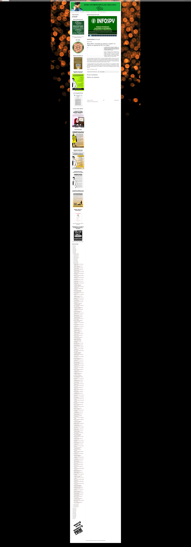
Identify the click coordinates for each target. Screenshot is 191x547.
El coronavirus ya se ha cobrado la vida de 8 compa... (78, 382)
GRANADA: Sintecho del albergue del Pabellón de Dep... (79, 423)
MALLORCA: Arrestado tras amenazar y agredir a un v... (79, 366)
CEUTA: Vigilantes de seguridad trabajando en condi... (78, 317)
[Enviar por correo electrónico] (100, 71)
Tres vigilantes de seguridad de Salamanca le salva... (78, 373)
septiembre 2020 (76, 257)
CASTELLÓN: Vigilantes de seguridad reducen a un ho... (79, 272)
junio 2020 (75, 260)
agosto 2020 (75, 258)
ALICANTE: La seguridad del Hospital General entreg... (79, 442)
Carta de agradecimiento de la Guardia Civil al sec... (78, 448)
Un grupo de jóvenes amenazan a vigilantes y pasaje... (78, 296)
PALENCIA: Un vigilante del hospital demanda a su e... (78, 452)
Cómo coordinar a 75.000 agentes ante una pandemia (78, 376)
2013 (73, 515)
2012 (73, 516)
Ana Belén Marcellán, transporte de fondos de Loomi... (78, 354)
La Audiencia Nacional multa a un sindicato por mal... (78, 438)
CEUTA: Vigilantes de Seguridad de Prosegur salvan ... (78, 433)
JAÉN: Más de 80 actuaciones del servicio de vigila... (78, 461)
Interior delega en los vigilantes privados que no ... (78, 416)
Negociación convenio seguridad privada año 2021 (78, 315)
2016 (73, 511)
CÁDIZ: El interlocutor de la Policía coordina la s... (78, 444)
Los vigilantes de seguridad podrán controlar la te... (78, 309)
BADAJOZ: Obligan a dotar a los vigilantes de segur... (78, 470)
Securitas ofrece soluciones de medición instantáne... (78, 311)
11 (105, 35)
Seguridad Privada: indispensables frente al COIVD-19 (78, 345)
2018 (73, 509)
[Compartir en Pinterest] (103, 71)
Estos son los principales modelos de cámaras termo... (79, 292)
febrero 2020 (75, 505)
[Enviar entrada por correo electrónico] (98, 71)
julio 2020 (75, 259)
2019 (73, 508)
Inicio (103, 100)
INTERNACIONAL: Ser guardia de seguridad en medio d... (78, 487)
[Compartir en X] (102, 71)
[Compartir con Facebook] (103, 71)
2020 (73, 252)
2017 (73, 510)
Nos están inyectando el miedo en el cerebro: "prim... (78, 324)
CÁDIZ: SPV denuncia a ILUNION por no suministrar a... (79, 397)
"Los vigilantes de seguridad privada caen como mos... (78, 459)
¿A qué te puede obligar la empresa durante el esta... (78, 334)
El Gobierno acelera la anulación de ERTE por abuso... (78, 429)
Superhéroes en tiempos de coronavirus (77, 450)
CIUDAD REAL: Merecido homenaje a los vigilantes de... (79, 364)
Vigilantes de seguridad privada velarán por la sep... (78, 414)
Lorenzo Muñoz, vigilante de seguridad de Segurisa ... (77, 353)
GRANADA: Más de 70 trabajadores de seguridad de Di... (78, 380)
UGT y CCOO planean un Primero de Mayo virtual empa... (79, 306)
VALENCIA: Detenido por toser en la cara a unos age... (78, 319)
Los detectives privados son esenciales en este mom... (77, 285)
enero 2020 (75, 506)
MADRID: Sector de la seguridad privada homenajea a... (78, 491)
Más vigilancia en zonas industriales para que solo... (78, 453)
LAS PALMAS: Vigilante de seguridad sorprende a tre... (79, 287)
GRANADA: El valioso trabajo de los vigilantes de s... (78, 390)
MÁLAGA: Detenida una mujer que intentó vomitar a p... (78, 495)
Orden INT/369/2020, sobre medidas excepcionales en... (78, 300)
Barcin (96, 540)
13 (109, 35)
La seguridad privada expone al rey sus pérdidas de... (78, 412)
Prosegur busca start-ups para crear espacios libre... (78, 281)
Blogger (104, 540)
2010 (73, 518)
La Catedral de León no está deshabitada (77, 341)
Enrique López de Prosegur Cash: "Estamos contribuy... (78, 358)
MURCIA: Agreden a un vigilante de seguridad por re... (78, 391)
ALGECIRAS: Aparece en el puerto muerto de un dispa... (78, 431)
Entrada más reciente (90, 100)
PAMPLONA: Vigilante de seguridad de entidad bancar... (78, 493)
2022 (73, 250)
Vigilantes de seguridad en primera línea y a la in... (78, 465)
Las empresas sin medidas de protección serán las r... (78, 421)
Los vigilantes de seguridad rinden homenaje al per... (78, 393)
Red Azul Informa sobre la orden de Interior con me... (78, 302)
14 (111, 35)
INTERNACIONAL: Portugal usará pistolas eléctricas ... (78, 472)
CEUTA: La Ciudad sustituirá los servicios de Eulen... (78, 502)
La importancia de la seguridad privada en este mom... (78, 476)
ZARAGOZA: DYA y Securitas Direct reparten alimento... (78, 270)
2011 (73, 517)
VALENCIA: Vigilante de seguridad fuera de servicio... (78, 268)
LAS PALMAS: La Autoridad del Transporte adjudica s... (78, 304)
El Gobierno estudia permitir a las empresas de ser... (78, 336)
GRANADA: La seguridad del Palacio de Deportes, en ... (79, 275)
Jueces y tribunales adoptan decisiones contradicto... (77, 435)
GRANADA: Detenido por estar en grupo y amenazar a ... (78, 266)
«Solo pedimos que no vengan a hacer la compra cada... (78, 338)
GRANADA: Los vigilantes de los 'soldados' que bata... (78, 332)
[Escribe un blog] (101, 71)
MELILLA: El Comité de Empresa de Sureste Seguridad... (78, 362)
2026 (73, 245)
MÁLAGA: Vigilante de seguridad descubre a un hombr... (78, 321)
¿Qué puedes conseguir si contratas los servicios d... (78, 279)
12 (107, 35)
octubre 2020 (75, 256)
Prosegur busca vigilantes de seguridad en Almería (77, 455)
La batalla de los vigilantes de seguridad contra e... (78, 330)
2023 (73, 249)
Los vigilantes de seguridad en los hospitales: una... (78, 371)
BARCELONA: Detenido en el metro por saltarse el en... (78, 343)
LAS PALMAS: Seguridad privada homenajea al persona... (78, 307)
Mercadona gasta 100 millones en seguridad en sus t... (78, 328)
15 (113, 35)
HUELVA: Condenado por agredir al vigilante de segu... (78, 370)
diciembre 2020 (76, 253)
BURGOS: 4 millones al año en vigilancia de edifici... (78, 408)
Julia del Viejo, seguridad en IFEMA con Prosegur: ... (78, 349)
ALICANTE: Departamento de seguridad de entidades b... (78, 485)
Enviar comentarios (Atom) (94, 101)
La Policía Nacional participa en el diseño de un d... (78, 388)
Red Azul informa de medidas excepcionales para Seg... (77, 291)
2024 (73, 248)
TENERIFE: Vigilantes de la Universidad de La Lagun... (78, 339)
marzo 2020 (75, 504)
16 (115, 35)
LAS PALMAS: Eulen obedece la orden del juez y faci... (78, 499)
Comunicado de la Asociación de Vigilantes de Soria (78, 425)
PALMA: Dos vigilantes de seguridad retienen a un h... (78, 420)
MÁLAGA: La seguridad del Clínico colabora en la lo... (78, 405)
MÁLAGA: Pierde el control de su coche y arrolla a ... (78, 497)
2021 (73, 251)
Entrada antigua (116, 100)
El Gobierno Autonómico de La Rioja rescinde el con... (78, 437)
